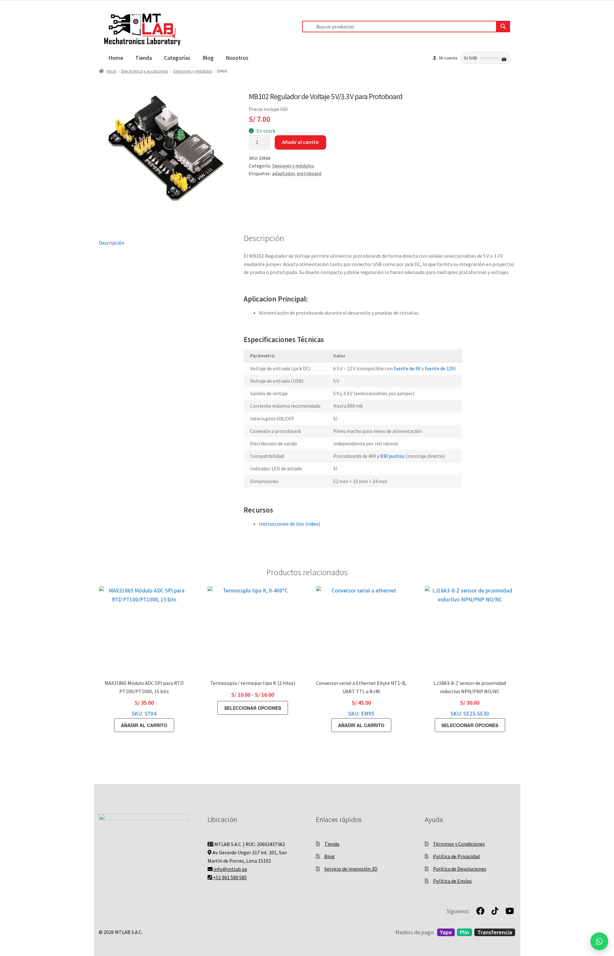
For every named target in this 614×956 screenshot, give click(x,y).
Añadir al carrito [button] (144, 725)
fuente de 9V (407, 368)
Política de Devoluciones (459, 869)
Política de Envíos (452, 881)
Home (115, 57)
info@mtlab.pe (230, 869)
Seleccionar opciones (252, 708)
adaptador (283, 173)
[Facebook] (480, 910)
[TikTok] (495, 910)
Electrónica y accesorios (144, 71)
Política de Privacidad (456, 856)
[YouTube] (509, 910)
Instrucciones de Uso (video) (289, 524)
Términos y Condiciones (459, 844)
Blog (208, 57)
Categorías (177, 57)
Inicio (111, 71)
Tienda (143, 57)
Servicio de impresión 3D (350, 869)
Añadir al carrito (300, 142)
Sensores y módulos (192, 71)
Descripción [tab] (111, 242)
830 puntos (392, 456)
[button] (599, 941)
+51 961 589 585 (229, 877)
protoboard (309, 173)
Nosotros (237, 57)
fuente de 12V (439, 368)
